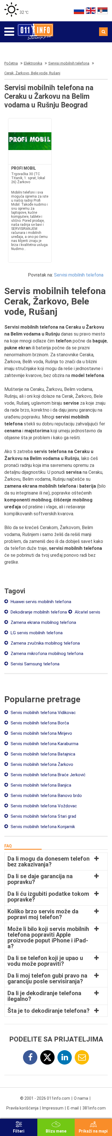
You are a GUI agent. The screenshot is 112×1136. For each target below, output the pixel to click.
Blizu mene (56, 1131)
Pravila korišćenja (22, 1108)
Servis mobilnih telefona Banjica (40, 785)
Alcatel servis (87, 612)
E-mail (73, 1108)
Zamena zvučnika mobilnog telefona (44, 643)
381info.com (94, 1108)
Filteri (18, 1131)
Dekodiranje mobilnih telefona (38, 612)
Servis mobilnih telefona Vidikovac (42, 712)
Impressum (52, 1108)
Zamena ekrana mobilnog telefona (42, 622)
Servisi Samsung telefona (34, 664)
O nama (81, 1098)
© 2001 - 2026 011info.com (45, 1098)
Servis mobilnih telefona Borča (39, 723)
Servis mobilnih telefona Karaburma (43, 743)
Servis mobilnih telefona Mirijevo (40, 733)
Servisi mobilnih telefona (78, 275)
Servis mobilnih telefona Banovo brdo (45, 795)
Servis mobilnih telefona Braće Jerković (47, 774)
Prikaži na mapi (93, 1131)
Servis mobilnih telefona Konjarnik (42, 826)
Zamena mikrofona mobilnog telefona (46, 653)
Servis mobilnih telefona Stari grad (42, 816)
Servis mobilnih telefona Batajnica (42, 754)
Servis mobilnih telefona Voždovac (43, 806)
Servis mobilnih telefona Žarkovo (41, 764)
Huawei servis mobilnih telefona (40, 601)
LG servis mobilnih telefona (36, 632)
